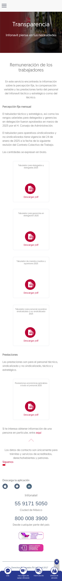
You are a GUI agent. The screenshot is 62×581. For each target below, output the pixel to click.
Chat (7, 576)
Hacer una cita (39, 576)
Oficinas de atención (54, 577)
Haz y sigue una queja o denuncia (23, 577)
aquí (38, 432)
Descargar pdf (31, 197)
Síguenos (7, 462)
